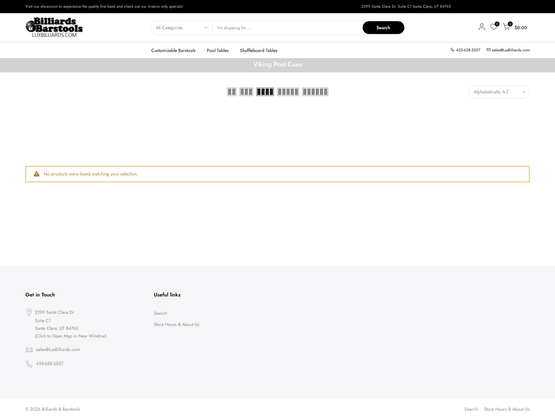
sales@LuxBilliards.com (511, 50)
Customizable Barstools (173, 50)
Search (383, 27)
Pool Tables (218, 50)
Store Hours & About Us (176, 324)
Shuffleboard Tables (259, 50)
